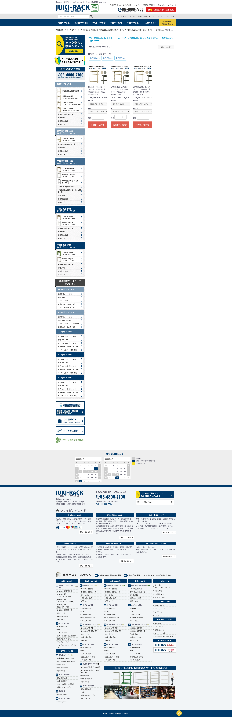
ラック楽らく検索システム (167, 22)
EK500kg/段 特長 (136, 589)
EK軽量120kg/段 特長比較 (70, 91)
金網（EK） (62, 297)
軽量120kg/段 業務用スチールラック (110, 37)
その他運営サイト (164, 640)
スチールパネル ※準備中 (65, 684)
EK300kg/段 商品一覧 (112, 592)
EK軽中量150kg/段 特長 (65, 658)
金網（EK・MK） (63, 340)
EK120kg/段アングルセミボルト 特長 (65, 600)
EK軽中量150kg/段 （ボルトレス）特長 (68, 139)
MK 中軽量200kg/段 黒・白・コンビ (70, 182)
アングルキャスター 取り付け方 (67, 646)
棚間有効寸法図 (63, 121)
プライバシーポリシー (162, 633)
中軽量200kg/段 (98, 22)
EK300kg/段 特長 (111, 589)
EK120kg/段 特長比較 (64, 591)
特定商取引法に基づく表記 (164, 636)
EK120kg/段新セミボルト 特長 (63, 606)
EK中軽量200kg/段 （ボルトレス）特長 (68, 169)
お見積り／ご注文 (97, 125)
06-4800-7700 (133, 9)
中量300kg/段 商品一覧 (65, 228)
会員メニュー (165, 601)
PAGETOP (179, 713)
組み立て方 (61, 124)
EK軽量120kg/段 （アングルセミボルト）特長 (71, 103)
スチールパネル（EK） (65, 301)
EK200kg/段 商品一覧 (88, 592)
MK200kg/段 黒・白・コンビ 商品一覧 (90, 671)
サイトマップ (159, 626)
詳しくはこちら (85, 532)
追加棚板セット (62, 626)
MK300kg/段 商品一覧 (113, 631)
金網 (58, 630)
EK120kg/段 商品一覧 (64, 610)
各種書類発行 (159, 594)
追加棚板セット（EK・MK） (67, 336)
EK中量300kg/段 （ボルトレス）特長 (68, 217)
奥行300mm (95, 58)
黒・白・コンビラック (153, 16)
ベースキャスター (87, 621)
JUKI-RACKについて (164, 619)
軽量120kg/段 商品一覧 (65, 114)
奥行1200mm (138, 16)
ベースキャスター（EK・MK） (68, 350)
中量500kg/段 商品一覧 (65, 264)
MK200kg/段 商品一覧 (89, 631)
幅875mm (94, 40)
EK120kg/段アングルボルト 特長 (64, 595)
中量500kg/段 (133, 22)
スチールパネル (62, 633)
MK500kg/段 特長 (136, 628)
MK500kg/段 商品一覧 (137, 631)
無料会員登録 (159, 605)
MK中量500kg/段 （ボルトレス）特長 (68, 259)
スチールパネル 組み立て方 (66, 636)
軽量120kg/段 (64, 22)
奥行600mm (120, 58)
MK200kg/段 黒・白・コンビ (90, 667)
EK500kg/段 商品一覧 (137, 592)
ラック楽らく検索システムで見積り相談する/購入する (152, 494)
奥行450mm (107, 58)
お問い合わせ (147, 502)
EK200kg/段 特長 (87, 589)
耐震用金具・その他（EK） (67, 304)
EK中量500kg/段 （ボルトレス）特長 (68, 253)
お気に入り (160, 5)
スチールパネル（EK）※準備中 (68, 324)
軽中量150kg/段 (81, 22)
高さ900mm (167, 37)
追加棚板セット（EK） (65, 294)
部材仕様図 (61, 118)
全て (90, 37)
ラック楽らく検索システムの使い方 (162, 586)
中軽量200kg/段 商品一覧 (66, 186)
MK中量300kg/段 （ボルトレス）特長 (68, 223)
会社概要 (113, 5)
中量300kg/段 (116, 22)
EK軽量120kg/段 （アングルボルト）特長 (70, 97)
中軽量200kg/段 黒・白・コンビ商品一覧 (69, 191)
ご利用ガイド (150, 22)
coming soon (62, 694)
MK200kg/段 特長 (87, 628)
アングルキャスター (63, 642)
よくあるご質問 (125, 5)
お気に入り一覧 (160, 608)
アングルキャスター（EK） (67, 307)
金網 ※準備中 (62, 681)
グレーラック (169, 16)
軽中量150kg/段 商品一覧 (66, 144)
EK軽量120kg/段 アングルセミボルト (144, 37)
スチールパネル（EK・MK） (67, 343)
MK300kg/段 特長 (111, 628)
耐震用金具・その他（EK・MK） (68, 346)
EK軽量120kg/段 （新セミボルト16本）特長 (70, 109)
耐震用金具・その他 (64, 639)
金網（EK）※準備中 (64, 320)
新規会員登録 (148, 5)
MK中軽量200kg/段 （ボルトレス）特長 (68, 176)
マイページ (172, 5)
